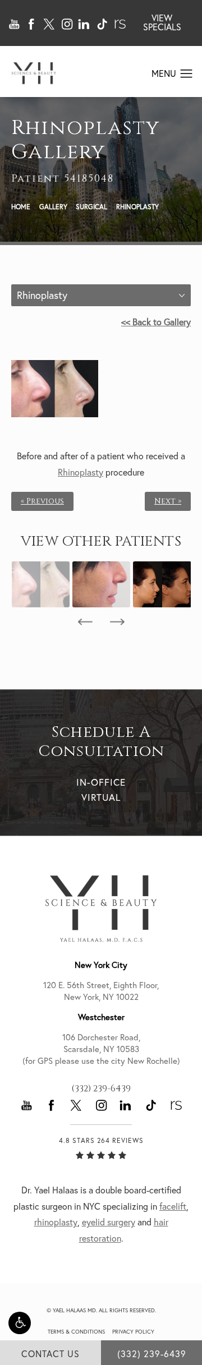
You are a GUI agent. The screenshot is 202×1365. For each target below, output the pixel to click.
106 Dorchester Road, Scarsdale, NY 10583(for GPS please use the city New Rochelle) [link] (101, 1049)
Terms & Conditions (76, 1331)
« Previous (42, 501)
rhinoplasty (55, 1222)
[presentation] (85, 622)
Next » (167, 501)
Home (20, 206)
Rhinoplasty (137, 206)
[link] (101, 1088)
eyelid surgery (108, 1222)
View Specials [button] (162, 22)
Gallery (53, 206)
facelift (172, 1206)
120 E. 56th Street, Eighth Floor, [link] (101, 991)
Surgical (91, 206)
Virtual (101, 797)
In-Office (101, 782)
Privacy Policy (133, 1331)
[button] (19, 1323)
